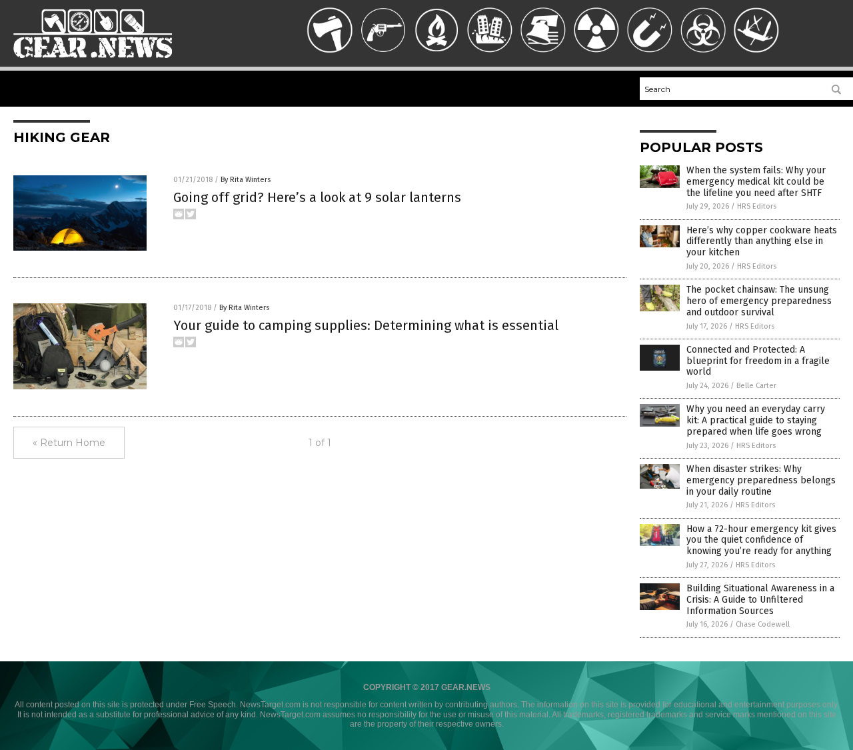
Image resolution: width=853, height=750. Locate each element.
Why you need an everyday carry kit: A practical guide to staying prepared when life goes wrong (755, 420)
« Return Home (69, 443)
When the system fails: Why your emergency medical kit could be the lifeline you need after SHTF (756, 182)
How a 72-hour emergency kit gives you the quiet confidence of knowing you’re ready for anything (761, 540)
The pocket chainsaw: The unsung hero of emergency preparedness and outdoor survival (759, 301)
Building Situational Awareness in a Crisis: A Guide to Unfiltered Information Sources (760, 600)
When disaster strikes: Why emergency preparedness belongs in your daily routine (761, 480)
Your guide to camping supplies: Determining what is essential (365, 325)
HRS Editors (756, 206)
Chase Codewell (763, 624)
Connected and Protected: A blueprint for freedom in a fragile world (758, 361)
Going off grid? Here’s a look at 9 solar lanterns (317, 197)
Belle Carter (756, 385)
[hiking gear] (92, 64)
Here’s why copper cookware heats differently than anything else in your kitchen (761, 242)
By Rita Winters (246, 179)
